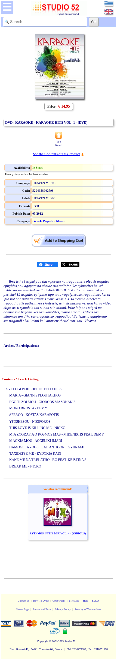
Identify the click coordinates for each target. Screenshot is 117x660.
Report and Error (42, 609)
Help (85, 600)
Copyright (42, 641)
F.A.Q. (96, 600)
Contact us (23, 600)
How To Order (41, 600)
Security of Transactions (88, 609)
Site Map (74, 600)
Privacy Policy (63, 609)
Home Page (22, 609)
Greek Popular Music (48, 221)
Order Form (59, 600)
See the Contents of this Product (56, 154)
